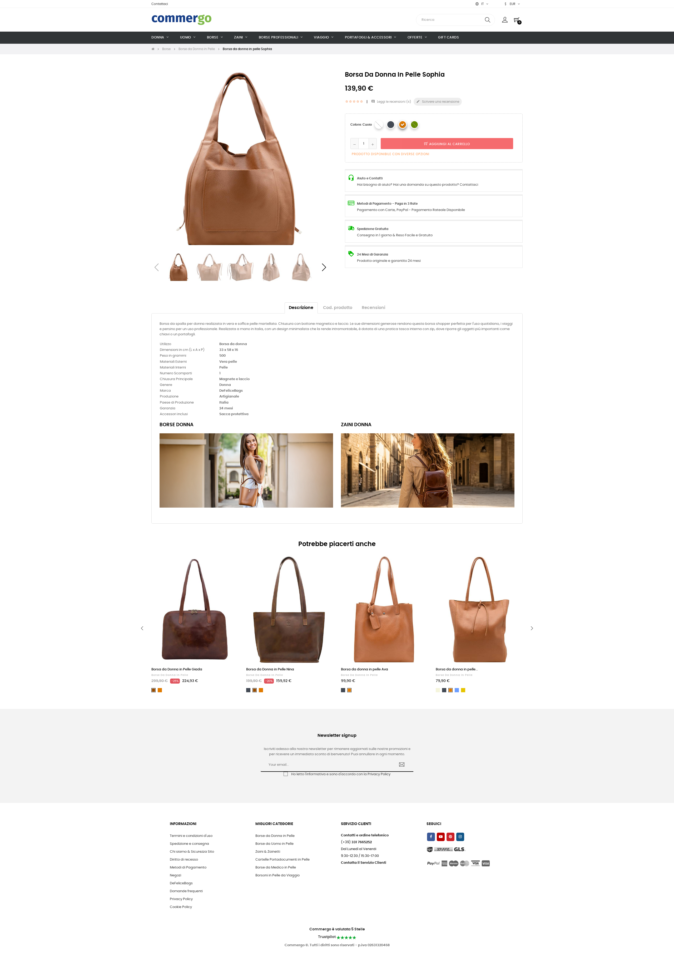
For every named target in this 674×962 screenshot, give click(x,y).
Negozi (175, 875)
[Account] (505, 19)
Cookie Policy (181, 907)
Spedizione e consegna (189, 844)
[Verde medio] (414, 124)
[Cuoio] (402, 124)
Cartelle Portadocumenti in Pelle (282, 859)
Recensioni (373, 308)
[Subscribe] (401, 765)
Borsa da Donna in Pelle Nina (270, 669)
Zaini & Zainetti (267, 851)
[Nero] (390, 124)
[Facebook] (431, 837)
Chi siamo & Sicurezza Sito (192, 851)
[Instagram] (460, 837)
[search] (487, 20)
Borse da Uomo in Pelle (274, 844)
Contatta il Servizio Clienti (363, 863)
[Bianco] (379, 124)
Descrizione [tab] (301, 308)
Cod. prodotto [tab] (337, 308)
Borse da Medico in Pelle (275, 867)
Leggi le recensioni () (391, 101)
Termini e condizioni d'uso (191, 836)
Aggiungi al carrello (449, 144)
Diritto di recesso (184, 859)
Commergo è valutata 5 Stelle (337, 929)
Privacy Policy (379, 774)
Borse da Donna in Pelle (169, 675)
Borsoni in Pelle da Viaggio (277, 875)
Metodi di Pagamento (188, 867)
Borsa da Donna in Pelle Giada (176, 669)
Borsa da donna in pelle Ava (364, 669)
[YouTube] (441, 837)
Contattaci (159, 4)
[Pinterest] (450, 837)
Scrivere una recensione (437, 101)
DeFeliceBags (181, 883)
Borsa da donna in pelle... (457, 669)
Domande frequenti (186, 891)
